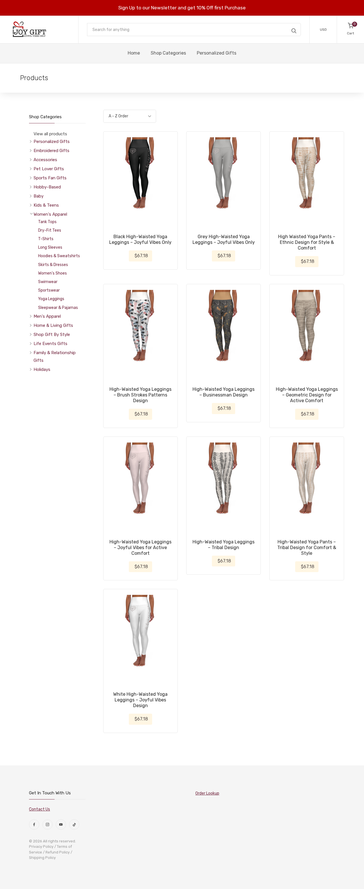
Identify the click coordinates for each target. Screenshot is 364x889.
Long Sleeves (50, 247)
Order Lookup (207, 793)
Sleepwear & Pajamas (58, 307)
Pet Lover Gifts (49, 168)
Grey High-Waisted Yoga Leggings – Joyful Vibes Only (224, 239)
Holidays (42, 369)
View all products (50, 133)
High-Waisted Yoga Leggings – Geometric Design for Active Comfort (307, 395)
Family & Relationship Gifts (55, 356)
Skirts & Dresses (53, 264)
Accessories (45, 159)
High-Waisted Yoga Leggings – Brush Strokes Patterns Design (140, 395)
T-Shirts (45, 238)
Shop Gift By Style (52, 334)
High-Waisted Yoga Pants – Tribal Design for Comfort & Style (306, 547)
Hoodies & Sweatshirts (59, 256)
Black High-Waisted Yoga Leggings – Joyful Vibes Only (140, 239)
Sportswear (49, 290)
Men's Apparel (47, 316)
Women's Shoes (52, 273)
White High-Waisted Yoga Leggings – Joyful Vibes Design (140, 699)
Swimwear (47, 281)
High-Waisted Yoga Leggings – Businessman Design (224, 392)
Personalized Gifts (52, 141)
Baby (39, 196)
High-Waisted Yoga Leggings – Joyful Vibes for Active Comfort (140, 547)
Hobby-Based (47, 187)
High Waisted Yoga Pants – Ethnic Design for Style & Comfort (306, 242)
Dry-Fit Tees (49, 230)
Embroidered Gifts (51, 150)
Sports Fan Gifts (50, 177)
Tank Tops (47, 221)
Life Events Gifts (50, 343)
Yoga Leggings (51, 298)
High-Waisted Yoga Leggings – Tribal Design (224, 544)
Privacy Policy (41, 846)
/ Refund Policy (56, 852)
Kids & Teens (46, 205)
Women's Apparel (50, 214)
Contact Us (39, 809)
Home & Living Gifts (53, 325)
